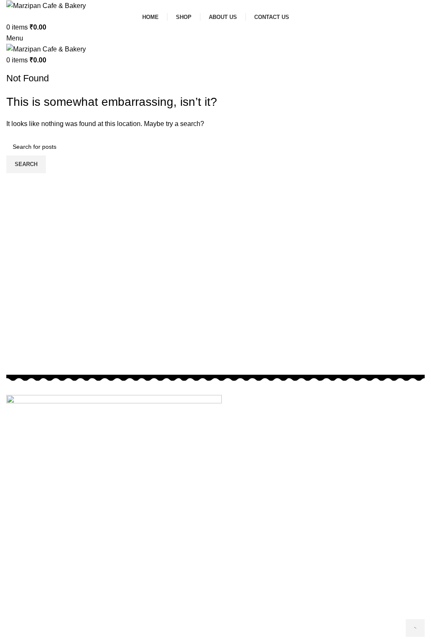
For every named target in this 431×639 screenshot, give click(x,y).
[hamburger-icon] (415, 628)
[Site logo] (46, 5)
